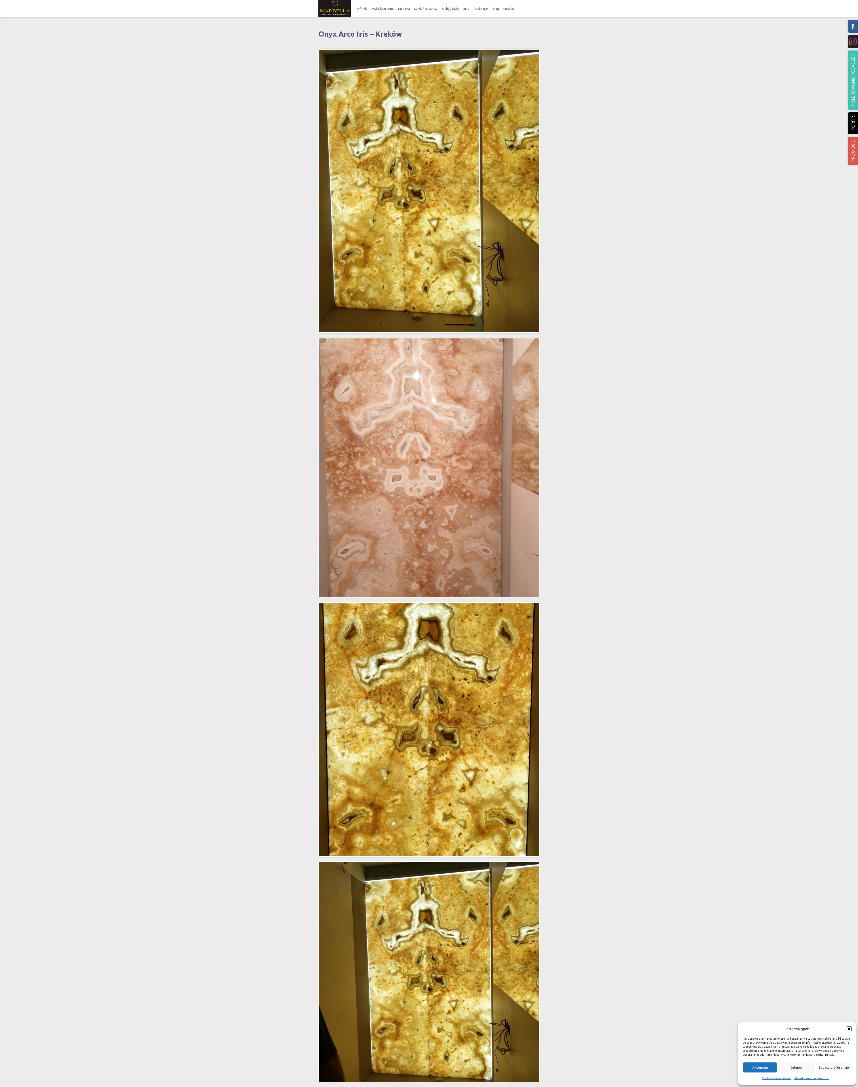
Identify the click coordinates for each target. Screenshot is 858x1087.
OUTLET (383, 38)
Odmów (797, 1067)
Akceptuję (760, 1067)
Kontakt (508, 8)
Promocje (853, 151)
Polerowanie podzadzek (853, 80)
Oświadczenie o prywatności (811, 1078)
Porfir (853, 123)
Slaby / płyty (450, 8)
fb (853, 26)
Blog (495, 8)
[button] (849, 1029)
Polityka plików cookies (776, 1078)
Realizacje (481, 8)
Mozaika (404, 8)
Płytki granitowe (387, 30)
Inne (466, 8)
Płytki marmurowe (388, 21)
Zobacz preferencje (833, 1067)
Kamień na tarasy (425, 8)
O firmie (362, 8)
